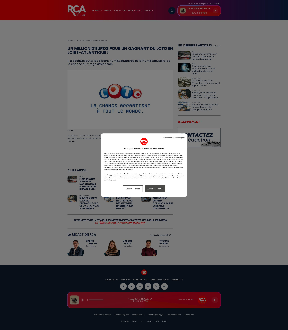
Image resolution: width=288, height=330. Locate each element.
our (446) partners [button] (114, 153)
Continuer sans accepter (173, 137)
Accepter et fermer (155, 188)
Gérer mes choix (133, 188)
